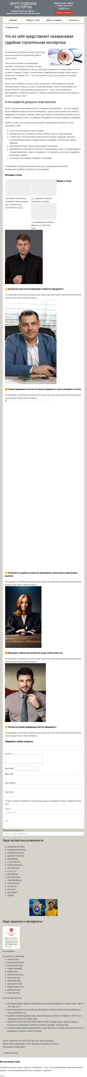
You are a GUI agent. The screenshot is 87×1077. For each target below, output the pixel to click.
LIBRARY (10, 895)
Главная (13, 20)
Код (10, 753)
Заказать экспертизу (64, 13)
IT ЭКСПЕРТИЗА (14, 862)
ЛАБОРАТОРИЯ (13, 883)
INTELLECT (11, 889)
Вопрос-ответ (33, 20)
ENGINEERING (12, 859)
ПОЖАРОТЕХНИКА (14, 865)
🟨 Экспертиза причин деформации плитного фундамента (30, 727)
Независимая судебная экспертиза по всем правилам (27, 169)
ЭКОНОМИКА (12, 874)
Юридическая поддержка (13, 830)
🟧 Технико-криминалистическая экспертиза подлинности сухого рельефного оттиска (43, 389)
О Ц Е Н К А (11, 871)
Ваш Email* (9, 768)
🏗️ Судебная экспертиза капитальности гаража (41, 200)
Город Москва (13, 959)
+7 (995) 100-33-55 (64, 5)
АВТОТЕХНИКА (13, 868)
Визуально (7, 753)
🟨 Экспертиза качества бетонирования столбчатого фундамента (34, 289)
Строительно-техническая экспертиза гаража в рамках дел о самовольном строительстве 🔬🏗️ (16, 203)
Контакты (74, 20)
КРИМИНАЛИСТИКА (15, 847)
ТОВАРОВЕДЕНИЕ (14, 880)
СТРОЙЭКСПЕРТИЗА (11, 28)
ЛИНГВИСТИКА (13, 877)
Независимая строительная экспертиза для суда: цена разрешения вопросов (36, 166)
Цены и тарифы (53, 20)
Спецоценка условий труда (14, 1047)
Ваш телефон (10, 783)
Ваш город (9, 792)
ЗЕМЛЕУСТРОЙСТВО (15, 856)
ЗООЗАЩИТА (12, 892)
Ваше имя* (9, 774)
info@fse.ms (64, 8)
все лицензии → (9, 951)
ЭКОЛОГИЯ (12, 886)
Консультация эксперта (12, 998)
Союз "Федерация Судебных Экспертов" (42, 1044)
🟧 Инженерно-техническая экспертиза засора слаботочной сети (34, 653)
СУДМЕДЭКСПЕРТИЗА (16, 850)
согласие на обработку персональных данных (30, 801)
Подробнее (46, 1070)
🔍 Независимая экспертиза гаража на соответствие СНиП (42, 225)
